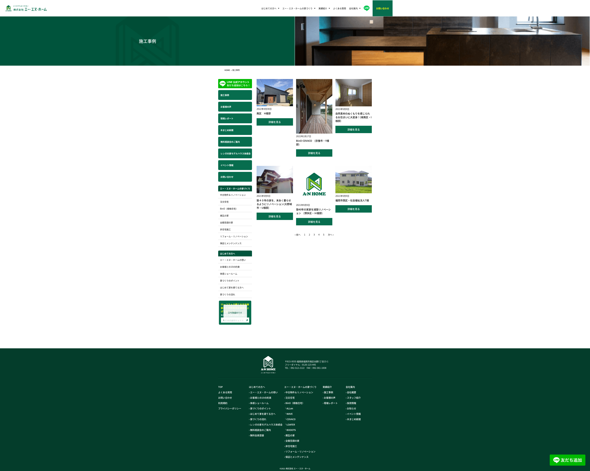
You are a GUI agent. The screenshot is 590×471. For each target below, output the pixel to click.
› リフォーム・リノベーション (299, 451)
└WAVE (288, 413)
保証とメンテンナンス (231, 243)
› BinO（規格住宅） (294, 403)
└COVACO (289, 419)
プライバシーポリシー (229, 408)
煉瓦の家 (224, 215)
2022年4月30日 (264, 108)
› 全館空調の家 (291, 440)
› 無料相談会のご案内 (260, 429)
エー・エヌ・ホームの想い (233, 259)
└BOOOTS (290, 429)
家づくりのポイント (229, 280)
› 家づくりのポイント (260, 408)
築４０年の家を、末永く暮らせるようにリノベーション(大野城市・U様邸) (274, 204)
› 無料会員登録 (256, 435)
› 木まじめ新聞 (353, 419)
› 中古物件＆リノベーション (298, 392)
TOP (220, 386)
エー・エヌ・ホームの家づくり (297, 8)
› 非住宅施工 (290, 446)
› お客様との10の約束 (260, 397)
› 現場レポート (330, 403)
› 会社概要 (351, 392)
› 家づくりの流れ (257, 419)
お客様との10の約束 (230, 266)
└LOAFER (289, 424)
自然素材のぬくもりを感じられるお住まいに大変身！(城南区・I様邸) (353, 117)
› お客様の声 (329, 397)
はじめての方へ (268, 8)
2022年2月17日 (303, 136)
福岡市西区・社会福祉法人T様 (352, 200)
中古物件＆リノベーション (233, 194)
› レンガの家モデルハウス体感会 (265, 424)
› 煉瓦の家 (289, 435)
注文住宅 (224, 201)
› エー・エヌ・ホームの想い (263, 392)
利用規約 (222, 403)
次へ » (331, 234)
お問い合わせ (225, 397)
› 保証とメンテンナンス (296, 456)
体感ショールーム (228, 273)
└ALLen (288, 408)
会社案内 (353, 8)
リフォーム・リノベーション (234, 236)
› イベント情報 (353, 413)
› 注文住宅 (289, 397)
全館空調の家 (226, 222)
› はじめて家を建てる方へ (262, 413)
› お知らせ (351, 408)
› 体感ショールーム (259, 403)
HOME (227, 70)
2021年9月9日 (342, 109)
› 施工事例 (328, 392)
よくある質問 (339, 8)
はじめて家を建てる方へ (232, 287)
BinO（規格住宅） (229, 208)
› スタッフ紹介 (353, 397)
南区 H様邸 (264, 113)
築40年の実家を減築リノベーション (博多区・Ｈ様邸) (313, 211)
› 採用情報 (351, 403)
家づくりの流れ (227, 294)
